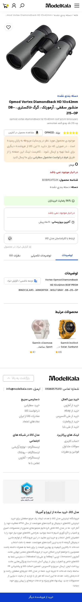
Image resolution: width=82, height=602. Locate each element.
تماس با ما (34, 463)
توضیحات (67, 255)
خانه (76, 15)
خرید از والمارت (71, 421)
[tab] (67, 255)
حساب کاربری (71, 441)
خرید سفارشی (32, 405)
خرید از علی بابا (70, 427)
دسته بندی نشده (63, 15)
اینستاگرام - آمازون (29, 458)
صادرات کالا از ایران (29, 416)
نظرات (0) (14, 256)
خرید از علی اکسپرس (67, 416)
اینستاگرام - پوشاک (29, 452)
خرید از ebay (71, 411)
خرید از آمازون (71, 405)
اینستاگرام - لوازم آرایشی (26, 447)
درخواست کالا (32, 411)
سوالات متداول (70, 446)
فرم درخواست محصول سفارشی (50, 157)
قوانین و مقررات (70, 452)
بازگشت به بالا (21, 378)
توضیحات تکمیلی (41, 256)
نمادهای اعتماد (31, 421)
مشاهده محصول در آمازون (21, 132)
